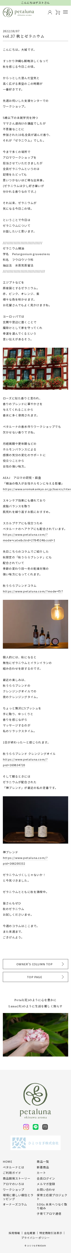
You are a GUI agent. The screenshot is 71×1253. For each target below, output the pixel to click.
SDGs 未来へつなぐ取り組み (52, 1206)
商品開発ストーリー (16, 1178)
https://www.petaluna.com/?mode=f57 (33, 591)
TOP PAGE (34, 977)
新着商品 (43, 1167)
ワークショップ (13, 1189)
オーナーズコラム (15, 1204)
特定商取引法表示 (50, 1233)
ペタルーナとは (13, 1167)
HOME (7, 1161)
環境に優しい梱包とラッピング (18, 1197)
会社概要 (30, 1233)
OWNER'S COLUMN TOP (34, 964)
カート (41, 1173)
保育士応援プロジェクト (52, 1197)
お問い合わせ (46, 1189)
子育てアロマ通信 (49, 1214)
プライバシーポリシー (35, 1238)
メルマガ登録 (46, 1184)
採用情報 (14, 1233)
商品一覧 (43, 1161)
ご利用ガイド (12, 1173)
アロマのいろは (13, 1184)
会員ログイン (46, 1178)
